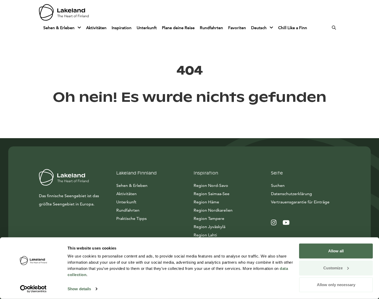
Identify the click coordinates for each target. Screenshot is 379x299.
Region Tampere (209, 218)
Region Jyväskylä (209, 226)
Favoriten (237, 27)
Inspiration (121, 27)
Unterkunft (147, 27)
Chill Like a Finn (292, 27)
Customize (333, 267)
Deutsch (259, 27)
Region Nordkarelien (213, 210)
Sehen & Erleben (59, 27)
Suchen (278, 185)
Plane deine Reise (178, 27)
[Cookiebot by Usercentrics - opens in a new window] (33, 289)
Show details (79, 289)
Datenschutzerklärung (291, 193)
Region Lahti (205, 234)
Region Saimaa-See (211, 193)
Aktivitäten (96, 27)
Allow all (336, 251)
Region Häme (206, 202)
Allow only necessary (336, 285)
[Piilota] (79, 28)
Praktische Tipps (131, 218)
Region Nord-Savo (211, 185)
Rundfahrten (211, 27)
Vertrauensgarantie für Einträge (300, 202)
